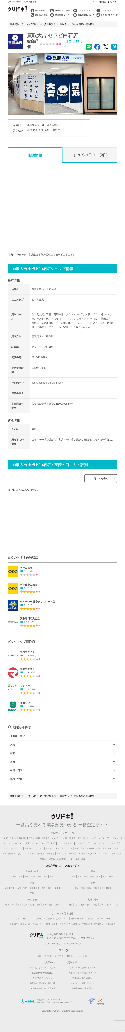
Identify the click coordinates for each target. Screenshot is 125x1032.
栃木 (79, 876)
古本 (42, 843)
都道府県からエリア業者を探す (62, 865)
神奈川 (111, 876)
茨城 (73, 876)
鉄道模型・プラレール (34, 848)
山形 (45, 876)
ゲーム (35, 843)
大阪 (89, 888)
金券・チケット (9, 854)
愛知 (56, 888)
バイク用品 (61, 854)
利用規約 (38, 919)
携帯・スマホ (83, 838)
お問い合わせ (51, 924)
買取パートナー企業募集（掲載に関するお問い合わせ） (82, 924)
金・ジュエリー (54, 838)
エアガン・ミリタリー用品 (109, 843)
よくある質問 (37, 924)
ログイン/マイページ (109, 15)
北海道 (13, 876)
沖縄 (116, 905)
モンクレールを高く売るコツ (82, 983)
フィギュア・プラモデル (86, 843)
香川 (44, 905)
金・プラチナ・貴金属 (63, 956)
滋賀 (76, 888)
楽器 (98, 848)
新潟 (6, 888)
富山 (12, 888)
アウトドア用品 (101, 854)
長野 (37, 888)
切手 (20, 854)
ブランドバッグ (10, 838)
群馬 (86, 876)
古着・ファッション (64, 848)
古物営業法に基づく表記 (20, 924)
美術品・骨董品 (87, 848)
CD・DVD (51, 843)
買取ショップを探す (62, 10)
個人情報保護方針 (78, 919)
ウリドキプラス (84, 10)
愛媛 (51, 905)
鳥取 (7, 905)
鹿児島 (108, 905)
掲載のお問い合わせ (86, 15)
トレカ (70, 843)
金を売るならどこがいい (42, 978)
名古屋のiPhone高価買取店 (82, 988)
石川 (19, 888)
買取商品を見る (41, 15)
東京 (104, 876)
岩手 (27, 876)
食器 (116, 848)
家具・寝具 (107, 848)
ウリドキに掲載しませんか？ (105, 2)
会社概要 (111, 924)
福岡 (70, 905)
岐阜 (44, 888)
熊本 (89, 905)
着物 (76, 848)
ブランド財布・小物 (37, 838)
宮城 (33, 876)
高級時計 (22, 838)
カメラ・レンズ (97, 838)
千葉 (98, 876)
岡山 (19, 905)
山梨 (31, 888)
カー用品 (50, 854)
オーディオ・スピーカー (13, 843)
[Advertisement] (35, 525)
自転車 (71, 854)
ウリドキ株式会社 (52, 1000)
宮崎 (101, 905)
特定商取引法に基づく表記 (99, 919)
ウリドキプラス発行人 (72, 944)
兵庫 (95, 888)
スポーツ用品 (115, 854)
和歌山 (108, 888)
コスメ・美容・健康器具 (34, 854)
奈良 (101, 888)
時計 (40, 956)
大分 (95, 905)
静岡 (50, 888)
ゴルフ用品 (81, 854)
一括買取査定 (40, 10)
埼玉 (92, 876)
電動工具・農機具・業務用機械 (53, 859)
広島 (26, 905)
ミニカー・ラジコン (14, 848)
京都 (83, 888)
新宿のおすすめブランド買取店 (42, 968)
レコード (61, 843)
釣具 (90, 854)
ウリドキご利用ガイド (23, 919)
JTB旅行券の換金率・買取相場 (42, 988)
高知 (57, 905)
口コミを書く (101, 478)
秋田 (39, 876)
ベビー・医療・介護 (76, 859)
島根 (13, 905)
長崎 (83, 905)
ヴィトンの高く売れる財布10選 (82, 968)
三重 (32, 893)
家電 (28, 843)
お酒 (65, 838)
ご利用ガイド (106, 10)
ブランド (48, 956)
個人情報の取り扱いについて (56, 919)
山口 (32, 905)
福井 (25, 888)
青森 (20, 876)
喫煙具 (72, 838)
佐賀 (76, 905)
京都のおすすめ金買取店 (82, 978)
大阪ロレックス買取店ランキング (82, 973)
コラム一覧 (62, 950)
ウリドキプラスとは (52, 944)
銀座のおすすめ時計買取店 (43, 973)
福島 (52, 876)
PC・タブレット (113, 838)
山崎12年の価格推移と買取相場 (42, 983)
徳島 (38, 905)
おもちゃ (49, 848)
